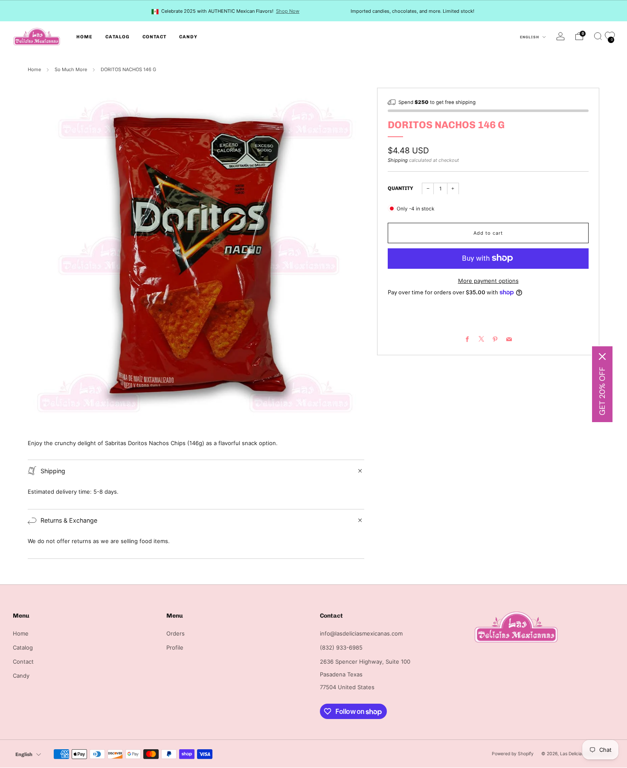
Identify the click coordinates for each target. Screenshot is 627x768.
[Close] (602, 356)
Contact (154, 37)
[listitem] (226, 10)
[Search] (598, 36)
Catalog (117, 37)
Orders (175, 633)
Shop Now (287, 11)
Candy (188, 37)
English (530, 37)
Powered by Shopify (513, 753)
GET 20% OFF (602, 391)
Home (84, 37)
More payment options (488, 280)
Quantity (400, 188)
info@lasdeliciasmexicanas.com (361, 633)
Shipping (398, 160)
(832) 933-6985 (341, 647)
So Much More (71, 69)
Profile (174, 647)
